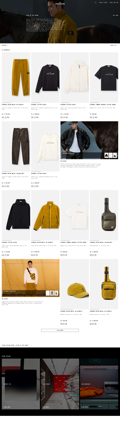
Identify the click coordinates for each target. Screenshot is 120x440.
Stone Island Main (8, 345)
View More (85, 407)
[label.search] (96, 3)
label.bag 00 (113, 2)
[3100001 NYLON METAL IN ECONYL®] (52, 293)
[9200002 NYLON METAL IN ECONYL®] (56, 293)
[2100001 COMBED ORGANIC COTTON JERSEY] (111, 155)
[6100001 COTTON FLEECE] (48, 293)
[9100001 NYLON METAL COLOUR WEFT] (115, 155)
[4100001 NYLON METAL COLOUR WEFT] (106, 155)
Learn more (6, 407)
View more (45, 407)
